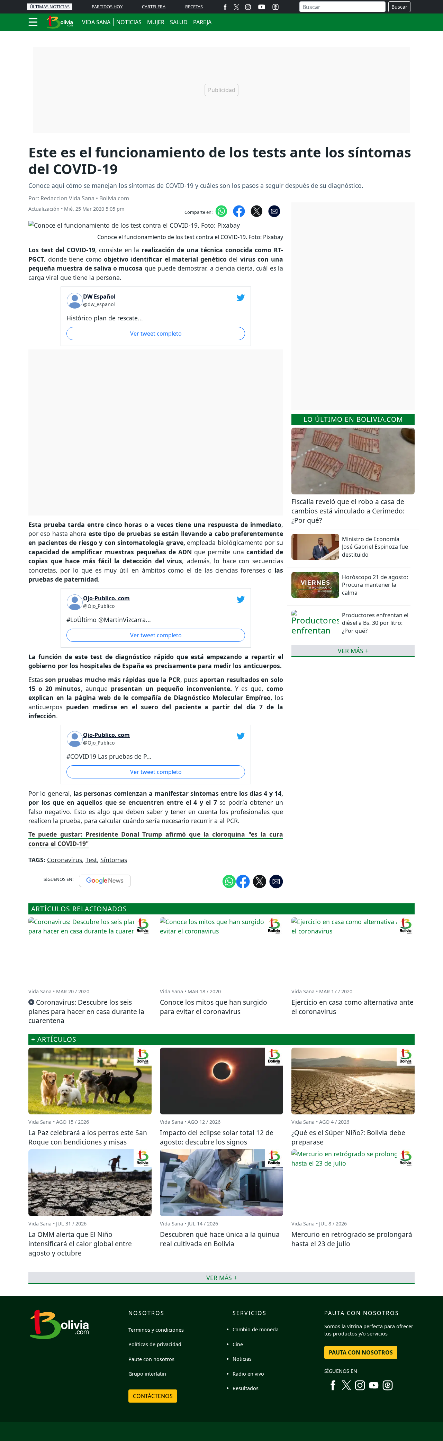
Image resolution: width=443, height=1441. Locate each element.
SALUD (179, 22)
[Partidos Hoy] (275, 6)
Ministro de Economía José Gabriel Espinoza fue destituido (375, 546)
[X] (236, 6)
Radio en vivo (248, 1373)
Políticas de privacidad (154, 1344)
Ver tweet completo (156, 333)
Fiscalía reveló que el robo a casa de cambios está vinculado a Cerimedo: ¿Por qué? (348, 511)
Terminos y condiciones (156, 1329)
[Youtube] (261, 7)
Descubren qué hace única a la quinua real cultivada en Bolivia (220, 1239)
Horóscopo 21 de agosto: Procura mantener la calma (375, 584)
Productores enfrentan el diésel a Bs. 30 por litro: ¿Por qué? (375, 623)
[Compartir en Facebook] (239, 211)
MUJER (155, 22)
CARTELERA (153, 6)
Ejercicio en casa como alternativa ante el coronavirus (352, 1006)
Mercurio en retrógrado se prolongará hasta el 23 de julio (351, 1239)
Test (91, 860)
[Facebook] (225, 6)
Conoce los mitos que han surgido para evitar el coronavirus (213, 1006)
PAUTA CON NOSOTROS (361, 1352)
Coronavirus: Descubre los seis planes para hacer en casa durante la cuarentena (86, 1011)
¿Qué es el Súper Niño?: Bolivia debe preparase (348, 1137)
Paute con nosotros (151, 1359)
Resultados (246, 1388)
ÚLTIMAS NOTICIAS (50, 6)
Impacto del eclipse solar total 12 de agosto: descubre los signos (216, 1137)
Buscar (399, 6)
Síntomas (113, 860)
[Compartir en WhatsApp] (221, 211)
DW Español (99, 296)
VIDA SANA (96, 22)
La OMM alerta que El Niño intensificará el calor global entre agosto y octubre (80, 1244)
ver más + (353, 651)
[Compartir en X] (256, 211)
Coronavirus (64, 860)
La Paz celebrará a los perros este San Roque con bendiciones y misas (87, 1137)
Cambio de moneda (256, 1329)
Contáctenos (153, 1396)
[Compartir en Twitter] (259, 881)
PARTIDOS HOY (107, 6)
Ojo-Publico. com (106, 598)
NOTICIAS (129, 22)
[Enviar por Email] (274, 211)
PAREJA (202, 22)
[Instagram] (248, 6)
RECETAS (194, 6)
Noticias (242, 1359)
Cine (238, 1344)
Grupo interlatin (147, 1373)
